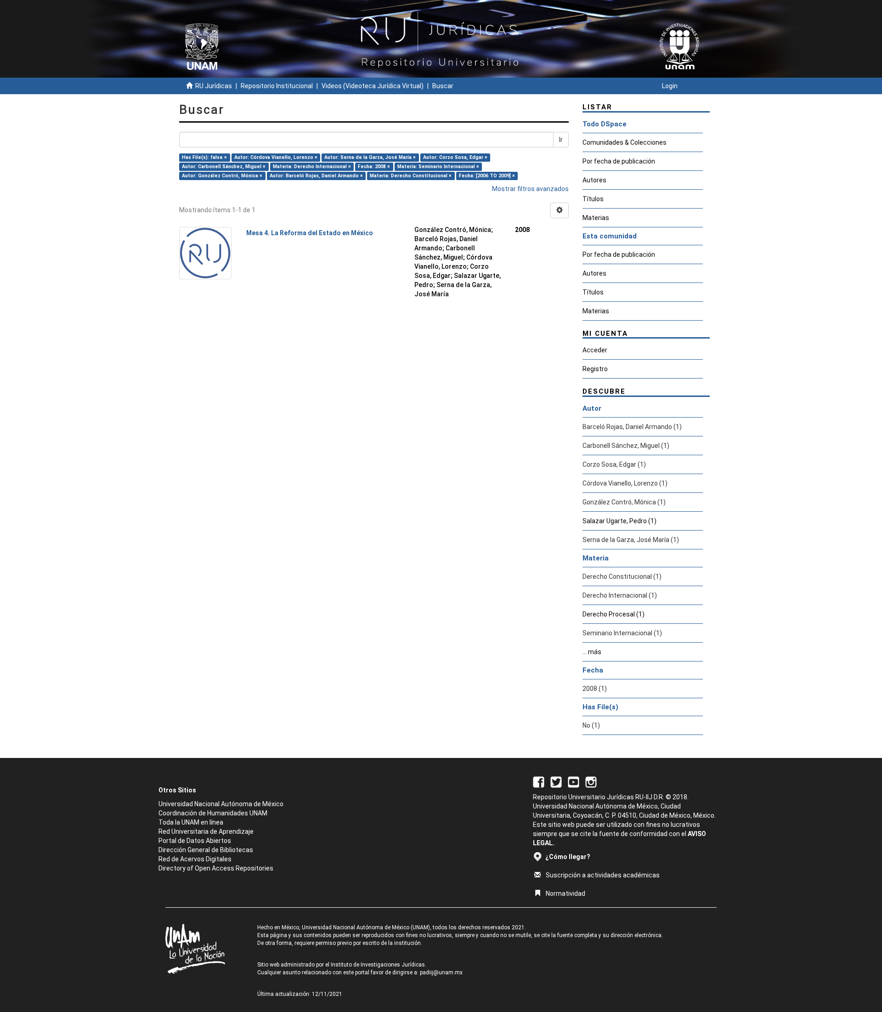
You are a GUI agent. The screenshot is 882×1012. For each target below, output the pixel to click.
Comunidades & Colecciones (624, 142)
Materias (595, 217)
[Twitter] (556, 781)
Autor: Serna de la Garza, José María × (370, 157)
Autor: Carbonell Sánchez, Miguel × (224, 167)
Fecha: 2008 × (374, 167)
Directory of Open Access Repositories (215, 868)
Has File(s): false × (204, 157)
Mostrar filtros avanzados (530, 188)
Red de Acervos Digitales (195, 859)
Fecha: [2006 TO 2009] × (487, 176)
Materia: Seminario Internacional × (438, 167)
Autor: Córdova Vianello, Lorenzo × (275, 157)
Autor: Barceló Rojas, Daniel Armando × (316, 176)
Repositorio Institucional (277, 86)
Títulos (593, 199)
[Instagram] (591, 781)
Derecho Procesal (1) (613, 614)
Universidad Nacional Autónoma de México (220, 804)
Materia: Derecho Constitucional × (411, 176)
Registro (595, 369)
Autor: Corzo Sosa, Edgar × (455, 157)
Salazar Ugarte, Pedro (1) (619, 521)
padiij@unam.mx (441, 972)
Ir (561, 139)
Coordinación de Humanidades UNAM (212, 813)
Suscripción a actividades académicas (603, 875)
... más (591, 652)
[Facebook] (538, 781)
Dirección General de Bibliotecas (205, 850)
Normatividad (565, 893)
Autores (594, 180)
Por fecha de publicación (618, 161)
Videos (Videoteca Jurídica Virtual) (373, 86)
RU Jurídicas (213, 86)
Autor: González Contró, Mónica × (222, 176)
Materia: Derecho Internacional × (312, 167)
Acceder (594, 350)
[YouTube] (573, 781)
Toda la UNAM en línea (190, 822)
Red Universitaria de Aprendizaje (206, 831)
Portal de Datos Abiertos (194, 840)
